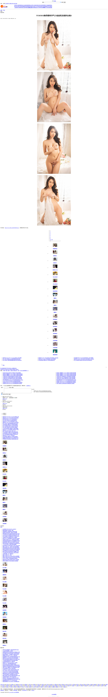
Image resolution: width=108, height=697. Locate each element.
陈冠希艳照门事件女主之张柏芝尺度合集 (11, 542)
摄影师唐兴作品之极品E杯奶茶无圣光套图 (11, 533)
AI (27, 370)
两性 (40, 7)
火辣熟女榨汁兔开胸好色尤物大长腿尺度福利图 (12, 378)
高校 (22, 7)
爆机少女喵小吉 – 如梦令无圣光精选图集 (11, 546)
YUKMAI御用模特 (23, 370)
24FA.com (53, 696)
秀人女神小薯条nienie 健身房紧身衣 (10, 420)
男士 (33, 5)
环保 (46, 685)
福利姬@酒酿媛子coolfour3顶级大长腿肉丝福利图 (12, 374)
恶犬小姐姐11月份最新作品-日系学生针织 (11, 536)
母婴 (44, 5)
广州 (61, 686)
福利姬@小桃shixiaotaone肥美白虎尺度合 (11, 677)
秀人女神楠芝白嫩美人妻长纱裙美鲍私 (10, 431)
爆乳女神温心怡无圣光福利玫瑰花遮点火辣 (11, 675)
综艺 (47, 6)
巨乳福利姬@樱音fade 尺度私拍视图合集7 (46, 360)
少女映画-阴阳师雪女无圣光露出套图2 (10, 660)
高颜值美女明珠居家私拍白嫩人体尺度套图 (11, 666)
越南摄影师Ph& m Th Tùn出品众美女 (10, 680)
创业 (20, 6)
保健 (47, 5)
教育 (20, 7)
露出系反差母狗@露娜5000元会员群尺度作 (11, 659)
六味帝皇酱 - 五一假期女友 (8, 553)
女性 (31, 5)
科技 (40, 6)
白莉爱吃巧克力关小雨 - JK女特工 (9, 529)
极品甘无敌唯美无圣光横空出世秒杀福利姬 (11, 549)
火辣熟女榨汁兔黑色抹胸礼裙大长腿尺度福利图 (12, 377)
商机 (29, 5)
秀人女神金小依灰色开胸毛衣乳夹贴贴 (10, 670)
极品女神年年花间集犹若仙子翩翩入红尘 (11, 551)
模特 (4, 370)
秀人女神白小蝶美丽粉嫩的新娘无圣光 (10, 423)
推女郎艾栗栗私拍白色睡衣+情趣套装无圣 (11, 665)
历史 (46, 7)
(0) (5, 398)
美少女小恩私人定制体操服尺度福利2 (10, 558)
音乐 (49, 6)
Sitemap (32, 690)
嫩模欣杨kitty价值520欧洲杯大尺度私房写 (11, 673)
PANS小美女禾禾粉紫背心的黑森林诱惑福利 (11, 381)
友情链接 (17, 692)
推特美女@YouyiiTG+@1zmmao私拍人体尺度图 (12, 357)
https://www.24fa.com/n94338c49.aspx (12, 227)
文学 (45, 686)
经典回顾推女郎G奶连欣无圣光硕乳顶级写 (11, 547)
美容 (35, 5)
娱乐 (42, 6)
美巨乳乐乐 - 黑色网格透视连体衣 (9, 663)
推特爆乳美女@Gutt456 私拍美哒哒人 (10, 419)
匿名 (10, 387)
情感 (42, 7)
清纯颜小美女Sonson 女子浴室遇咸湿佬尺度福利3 (12, 382)
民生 (22, 5)
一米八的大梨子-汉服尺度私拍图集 (9, 544)
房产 (35, 6)
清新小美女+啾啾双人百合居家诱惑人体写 (11, 667)
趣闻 (24, 6)
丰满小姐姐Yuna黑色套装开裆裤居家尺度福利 (65, 383)
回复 (3, 398)
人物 (15, 7)
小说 (90, 685)
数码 (51, 6)
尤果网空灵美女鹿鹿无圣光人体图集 (10, 537)
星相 (28, 6)
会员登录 (7, 3)
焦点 (17, 5)
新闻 (19, 5)
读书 (3, 686)
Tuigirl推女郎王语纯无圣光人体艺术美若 (11, 552)
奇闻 (22, 6)
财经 (26, 5)
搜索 (64, 2)
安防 (38, 6)
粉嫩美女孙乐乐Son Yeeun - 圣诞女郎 (10, 655)
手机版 (54, 1)
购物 (11, 685)
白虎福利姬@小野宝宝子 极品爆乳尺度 (10, 433)
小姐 (18, 370)
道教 (49, 7)
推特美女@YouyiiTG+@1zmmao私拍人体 (11, 416)
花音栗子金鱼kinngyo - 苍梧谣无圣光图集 (11, 539)
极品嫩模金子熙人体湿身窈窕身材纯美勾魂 (11, 656)
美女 (4, 10)
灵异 (26, 6)
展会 (53, 685)
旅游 (29, 6)
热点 (17, 6)
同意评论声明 (5, 394)
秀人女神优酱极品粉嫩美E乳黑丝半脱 (10, 434)
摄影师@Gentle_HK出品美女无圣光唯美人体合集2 (84, 359)
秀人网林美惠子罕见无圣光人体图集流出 (8, 368)
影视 (44, 6)
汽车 (37, 6)
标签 (1, 527)
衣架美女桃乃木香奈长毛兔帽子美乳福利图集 (12, 372)
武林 (47, 7)
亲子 (46, 5)
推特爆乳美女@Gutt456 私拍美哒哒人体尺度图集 (83, 357)
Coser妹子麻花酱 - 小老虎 (8, 650)
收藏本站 (2, 690)
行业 (24, 5)
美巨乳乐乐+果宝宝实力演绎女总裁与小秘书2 (9, 369)
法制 (24, 7)
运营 (33, 7)
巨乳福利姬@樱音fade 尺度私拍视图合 (10, 424)
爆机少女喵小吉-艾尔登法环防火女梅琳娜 (11, 556)
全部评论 (28, 385)
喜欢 (3, 365)
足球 (19, 7)
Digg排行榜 (15, 3)
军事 (26, 7)
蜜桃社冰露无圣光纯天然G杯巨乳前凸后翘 (11, 557)
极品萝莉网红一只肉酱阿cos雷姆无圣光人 (11, 654)
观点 (19, 6)
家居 (42, 5)
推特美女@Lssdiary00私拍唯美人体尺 (10, 421)
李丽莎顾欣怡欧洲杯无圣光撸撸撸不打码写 (11, 540)
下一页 (51, 239)
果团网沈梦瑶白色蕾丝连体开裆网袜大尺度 (11, 652)
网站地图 (15, 690)
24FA (57, 696)
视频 (46, 6)
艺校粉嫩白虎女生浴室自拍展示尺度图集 (11, 550)
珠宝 (40, 5)
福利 (9, 370)
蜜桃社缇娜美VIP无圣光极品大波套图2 (10, 560)
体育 (17, 7)
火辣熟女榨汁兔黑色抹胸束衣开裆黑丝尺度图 (12, 376)
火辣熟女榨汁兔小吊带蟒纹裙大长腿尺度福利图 (65, 377)
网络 (35, 7)
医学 (15, 6)
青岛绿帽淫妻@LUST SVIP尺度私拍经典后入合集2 (13, 379)
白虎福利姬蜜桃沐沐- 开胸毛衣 (9, 661)
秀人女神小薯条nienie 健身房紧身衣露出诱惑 (11, 359)
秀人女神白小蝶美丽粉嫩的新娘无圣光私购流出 (12, 360)
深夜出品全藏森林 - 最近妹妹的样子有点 (11, 649)
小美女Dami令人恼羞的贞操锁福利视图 (10, 672)
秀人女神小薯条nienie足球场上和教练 (10, 427)
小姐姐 (11, 370)
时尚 (38, 5)
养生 (51, 5)
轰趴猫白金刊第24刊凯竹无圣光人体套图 (11, 559)
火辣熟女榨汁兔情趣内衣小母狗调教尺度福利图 (65, 376)
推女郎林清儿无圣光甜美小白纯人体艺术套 (11, 545)
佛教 (51, 7)
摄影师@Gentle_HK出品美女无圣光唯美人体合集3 (48, 357)
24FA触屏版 (54, 694)
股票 (28, 5)
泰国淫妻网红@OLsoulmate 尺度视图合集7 (11, 681)
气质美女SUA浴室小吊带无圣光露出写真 (11, 669)
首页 (15, 5)
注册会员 (11, 3)
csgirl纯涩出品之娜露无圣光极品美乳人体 (11, 535)
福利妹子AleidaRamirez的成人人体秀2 (10, 662)
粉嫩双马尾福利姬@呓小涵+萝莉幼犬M (10, 437)
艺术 (38, 7)
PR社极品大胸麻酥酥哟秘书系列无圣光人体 (11, 679)
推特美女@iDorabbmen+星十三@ (9, 430)
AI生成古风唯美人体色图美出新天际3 (10, 674)
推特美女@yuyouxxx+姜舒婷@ (9, 435)
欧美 (98, 685)
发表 (9, 394)
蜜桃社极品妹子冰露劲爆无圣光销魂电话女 (11, 543)
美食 (31, 6)
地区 (65, 686)
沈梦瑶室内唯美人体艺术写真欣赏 (9, 676)
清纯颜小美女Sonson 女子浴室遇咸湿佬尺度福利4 (66, 381)
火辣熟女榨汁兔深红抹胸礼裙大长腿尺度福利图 (65, 378)
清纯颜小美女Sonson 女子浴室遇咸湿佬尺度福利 (12, 383)
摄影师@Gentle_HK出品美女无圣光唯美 (11, 417)
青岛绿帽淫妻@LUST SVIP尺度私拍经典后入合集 (66, 379)
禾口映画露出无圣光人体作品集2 (9, 668)
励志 (37, 7)
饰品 (84, 684)
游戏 (28, 7)
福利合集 (15, 370)
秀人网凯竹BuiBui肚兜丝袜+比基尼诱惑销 (11, 653)
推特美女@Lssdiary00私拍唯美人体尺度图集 (47, 359)
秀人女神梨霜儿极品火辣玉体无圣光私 (10, 426)
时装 (37, 5)
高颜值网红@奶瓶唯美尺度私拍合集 (10, 531)
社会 (33, 6)
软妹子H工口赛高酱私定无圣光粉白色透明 (11, 538)
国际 (20, 5)
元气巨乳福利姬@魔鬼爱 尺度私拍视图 (10, 428)
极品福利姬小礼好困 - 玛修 (8, 530)
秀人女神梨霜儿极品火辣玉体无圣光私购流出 (83, 360)
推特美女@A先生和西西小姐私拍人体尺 (11, 429)
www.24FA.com (12, 692)
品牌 (88, 684)
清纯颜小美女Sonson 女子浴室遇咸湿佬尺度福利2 (66, 382)
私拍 (6, 370)
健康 (49, 5)
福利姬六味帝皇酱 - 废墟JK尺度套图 (10, 532)
